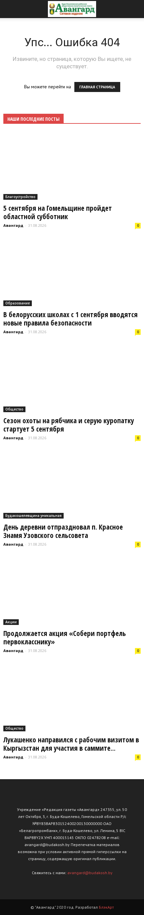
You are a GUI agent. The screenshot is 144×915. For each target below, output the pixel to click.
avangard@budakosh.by (90, 872)
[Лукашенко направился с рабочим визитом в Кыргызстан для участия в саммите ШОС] (72, 697)
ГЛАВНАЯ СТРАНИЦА (97, 87)
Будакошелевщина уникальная (33, 515)
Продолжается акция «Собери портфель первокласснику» (64, 637)
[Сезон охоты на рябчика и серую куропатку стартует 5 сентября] (72, 379)
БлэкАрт (106, 907)
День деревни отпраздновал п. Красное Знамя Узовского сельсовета (63, 531)
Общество (14, 409)
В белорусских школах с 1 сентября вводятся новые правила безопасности (70, 319)
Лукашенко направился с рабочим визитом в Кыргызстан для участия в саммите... (71, 744)
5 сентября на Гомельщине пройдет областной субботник (57, 212)
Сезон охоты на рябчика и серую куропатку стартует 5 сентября (68, 425)
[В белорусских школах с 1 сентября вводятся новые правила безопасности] (72, 272)
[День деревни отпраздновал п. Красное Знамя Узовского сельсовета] (72, 485)
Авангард (13, 225)
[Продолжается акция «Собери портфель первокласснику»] (72, 591)
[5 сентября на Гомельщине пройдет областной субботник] (72, 166)
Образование (17, 303)
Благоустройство (20, 196)
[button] (134, 9)
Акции (11, 622)
